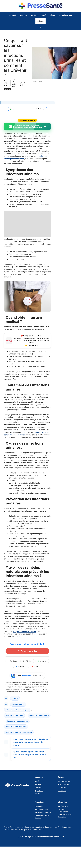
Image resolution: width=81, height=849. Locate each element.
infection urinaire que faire (39, 715)
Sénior (52, 15)
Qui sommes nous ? (65, 781)
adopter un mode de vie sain (24, 631)
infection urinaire (18, 704)
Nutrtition (38, 788)
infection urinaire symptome (17, 721)
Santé (43, 15)
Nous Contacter (63, 784)
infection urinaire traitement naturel (19, 732)
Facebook (13, 661)
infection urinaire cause (14, 715)
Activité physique (65, 15)
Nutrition (34, 15)
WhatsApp (43, 661)
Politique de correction (43, 812)
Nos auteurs (62, 791)
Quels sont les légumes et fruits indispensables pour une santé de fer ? (29, 755)
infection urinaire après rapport (17, 710)
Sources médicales (41, 809)
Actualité (12, 15)
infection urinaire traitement (16, 727)
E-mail (36, 666)
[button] (40, 27)
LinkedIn (21, 666)
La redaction (62, 788)
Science (40, 21)
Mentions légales (64, 806)
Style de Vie (39, 791)
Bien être (23, 15)
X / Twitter (28, 661)
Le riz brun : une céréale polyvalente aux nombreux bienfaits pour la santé (30, 742)
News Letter (39, 806)
